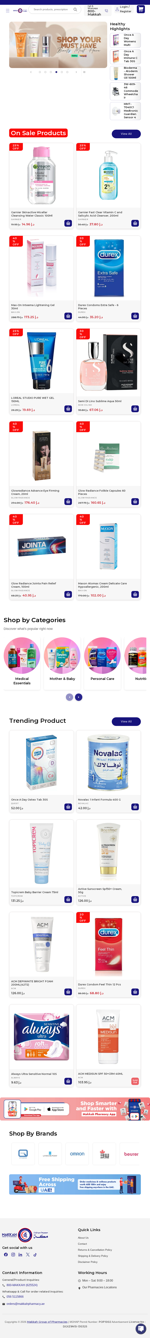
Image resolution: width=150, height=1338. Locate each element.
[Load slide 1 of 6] (40, 72)
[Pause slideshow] (85, 72)
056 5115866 (15, 1296)
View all (126, 133)
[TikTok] (35, 1254)
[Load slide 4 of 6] (56, 72)
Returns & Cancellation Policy (95, 1249)
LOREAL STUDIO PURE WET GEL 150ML (32, 399)
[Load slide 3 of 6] (51, 72)
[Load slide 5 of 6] (62, 72)
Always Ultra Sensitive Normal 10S (34, 1074)
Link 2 (69, 1117)
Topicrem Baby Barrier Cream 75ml (34, 892)
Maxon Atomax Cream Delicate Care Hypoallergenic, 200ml (102, 585)
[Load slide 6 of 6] (67, 72)
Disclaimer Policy (88, 1261)
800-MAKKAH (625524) (22, 1285)
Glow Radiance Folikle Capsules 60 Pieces (101, 492)
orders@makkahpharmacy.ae (26, 1303)
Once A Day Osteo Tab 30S (29, 799)
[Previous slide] (31, 72)
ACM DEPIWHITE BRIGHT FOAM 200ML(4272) (32, 983)
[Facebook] (6, 1254)
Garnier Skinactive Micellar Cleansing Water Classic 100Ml (31, 214)
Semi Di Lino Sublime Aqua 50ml (99, 401)
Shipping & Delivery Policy (93, 1255)
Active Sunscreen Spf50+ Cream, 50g (100, 890)
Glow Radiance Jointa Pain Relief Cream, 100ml (33, 585)
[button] (8, 11)
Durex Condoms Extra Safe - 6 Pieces (98, 306)
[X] (27, 1254)
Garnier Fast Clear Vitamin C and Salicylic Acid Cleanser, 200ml (100, 214)
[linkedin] (20, 1254)
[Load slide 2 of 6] (45, 72)
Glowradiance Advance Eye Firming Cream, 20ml (35, 492)
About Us (83, 1237)
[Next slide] (76, 72)
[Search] (75, 9)
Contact (82, 1243)
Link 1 (33, 1117)
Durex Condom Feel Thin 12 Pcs (99, 984)
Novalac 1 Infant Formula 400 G (99, 799)
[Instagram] (13, 1254)
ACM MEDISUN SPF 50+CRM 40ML (100, 1073)
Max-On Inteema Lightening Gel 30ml (33, 306)
